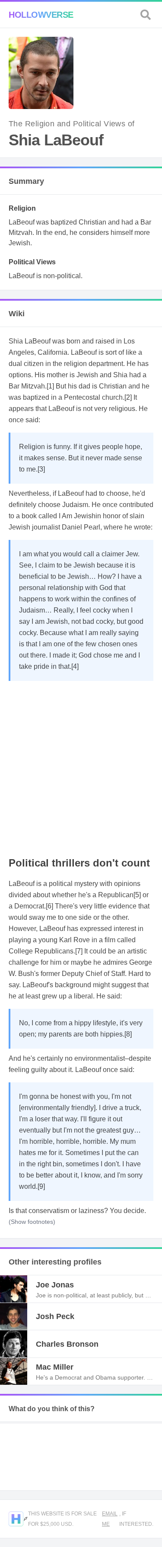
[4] (75, 666)
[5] (137, 895)
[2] (128, 397)
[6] (49, 906)
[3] (41, 469)
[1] (50, 386)
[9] (41, 1186)
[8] (128, 1034)
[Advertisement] (81, 766)
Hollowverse (41, 14)
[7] (79, 951)
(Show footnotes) (32, 1221)
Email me (110, 1519)
